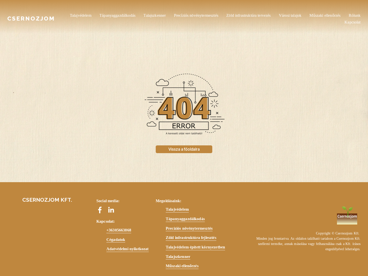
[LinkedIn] (110, 209)
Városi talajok (290, 15)
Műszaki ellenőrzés (324, 15)
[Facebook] (99, 209)
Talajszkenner (154, 15)
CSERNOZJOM (31, 18)
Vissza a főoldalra (184, 149)
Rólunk (355, 15)
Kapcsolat (352, 22)
